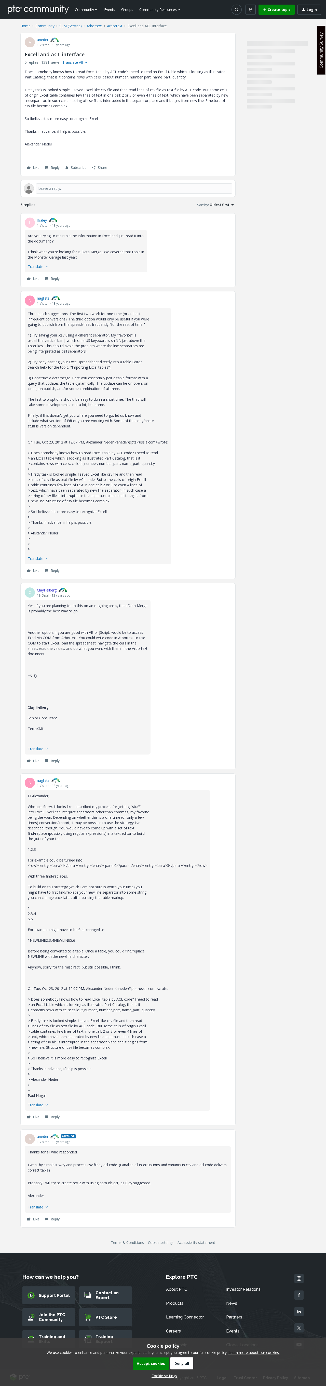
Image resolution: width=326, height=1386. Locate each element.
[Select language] (251, 10)
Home (25, 25)
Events (109, 9)
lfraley (42, 220)
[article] (128, 250)
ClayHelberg (47, 590)
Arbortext (94, 25)
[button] (277, 10)
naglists (43, 298)
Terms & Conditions (127, 1242)
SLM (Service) (70, 25)
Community (45, 25)
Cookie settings (160, 1242)
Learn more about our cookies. (254, 1352)
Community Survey (321, 50)
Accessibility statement (196, 1242)
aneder (42, 39)
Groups (127, 9)
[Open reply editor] (128, 188)
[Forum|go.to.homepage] (38, 9)
